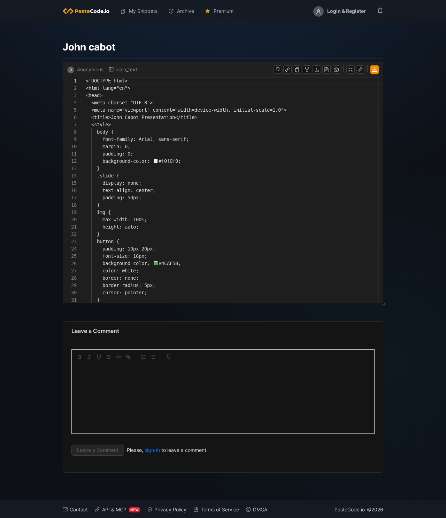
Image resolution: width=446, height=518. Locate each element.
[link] (128, 357)
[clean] (168, 357)
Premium (223, 11)
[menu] (223, 11)
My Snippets (143, 11)
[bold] (79, 357)
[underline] (99, 357)
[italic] (89, 357)
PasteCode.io (349, 509)
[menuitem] (89, 11)
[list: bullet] (153, 357)
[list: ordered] (143, 357)
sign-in (152, 450)
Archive (185, 11)
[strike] (109, 357)
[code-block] (118, 357)
